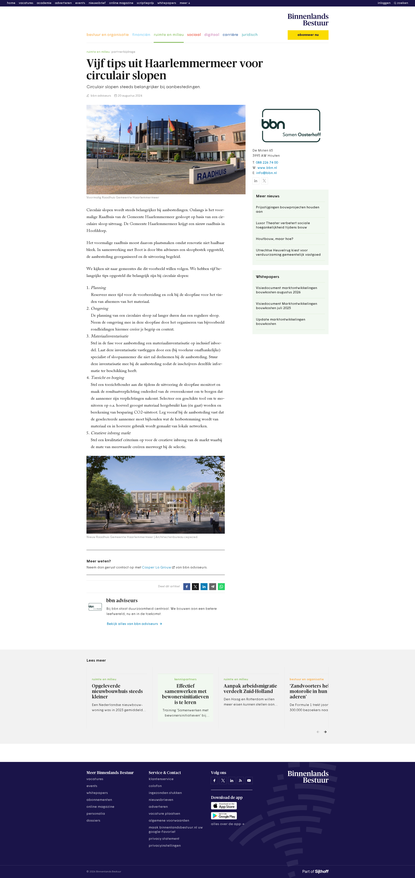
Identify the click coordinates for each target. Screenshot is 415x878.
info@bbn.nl (266, 173)
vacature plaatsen (164, 814)
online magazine (121, 3)
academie (44, 3)
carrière (230, 35)
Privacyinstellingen (165, 846)
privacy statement (164, 839)
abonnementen (99, 800)
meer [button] (183, 3)
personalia (95, 814)
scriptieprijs (145, 3)
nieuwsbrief (97, 3)
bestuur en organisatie (107, 35)
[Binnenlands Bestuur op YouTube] (249, 780)
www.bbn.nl (267, 168)
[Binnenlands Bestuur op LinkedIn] (231, 780)
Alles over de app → (227, 824)
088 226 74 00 (267, 162)
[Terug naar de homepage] (308, 19)
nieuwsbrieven (161, 800)
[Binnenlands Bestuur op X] (223, 780)
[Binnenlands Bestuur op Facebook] (214, 780)
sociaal (194, 35)
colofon (155, 786)
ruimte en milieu (169, 35)
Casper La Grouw (156, 567)
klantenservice (161, 779)
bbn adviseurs (100, 95)
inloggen (384, 3)
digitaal (211, 35)
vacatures (26, 3)
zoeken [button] (402, 3)
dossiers (93, 820)
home (11, 3)
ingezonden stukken (165, 793)
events (80, 3)
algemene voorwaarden (169, 820)
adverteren (63, 3)
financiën (141, 35)
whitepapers (166, 3)
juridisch (250, 35)
